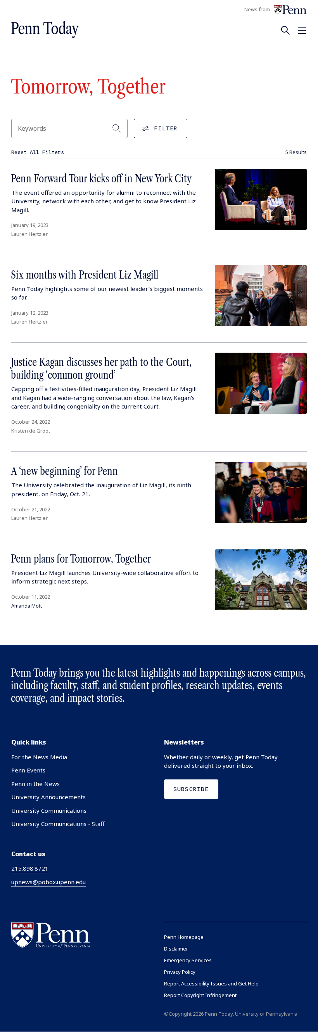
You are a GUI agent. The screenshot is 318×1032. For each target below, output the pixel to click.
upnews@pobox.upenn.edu (48, 882)
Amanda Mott (26, 605)
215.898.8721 (29, 868)
